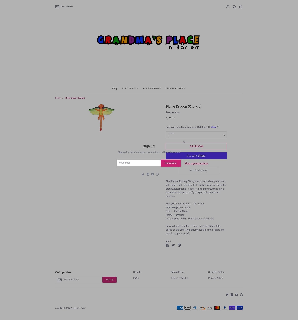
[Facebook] (146, 174)
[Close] (184, 141)
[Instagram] (156, 174)
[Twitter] (141, 174)
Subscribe (171, 163)
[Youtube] (151, 174)
